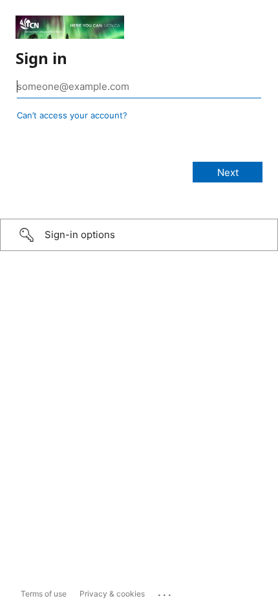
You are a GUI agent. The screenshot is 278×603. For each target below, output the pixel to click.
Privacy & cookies (112, 593)
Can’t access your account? (72, 115)
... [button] (165, 592)
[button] (139, 234)
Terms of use (44, 593)
